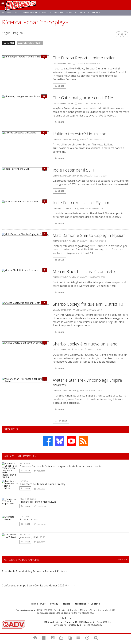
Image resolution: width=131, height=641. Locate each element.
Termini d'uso (38, 603)
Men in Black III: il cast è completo (84, 271)
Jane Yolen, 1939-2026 (32, 537)
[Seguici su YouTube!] (71, 441)
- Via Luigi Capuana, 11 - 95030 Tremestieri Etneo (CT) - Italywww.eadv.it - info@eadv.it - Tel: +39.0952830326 (78, 623)
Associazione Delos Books (56, 612)
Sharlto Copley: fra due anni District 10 (88, 304)
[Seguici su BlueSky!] (59, 441)
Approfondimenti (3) (29, 42)
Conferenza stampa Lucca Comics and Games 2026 (33, 585)
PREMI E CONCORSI (27, 499)
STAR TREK (24, 516)
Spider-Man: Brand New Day (37, 12)
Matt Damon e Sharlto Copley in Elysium (89, 235)
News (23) (9, 42)
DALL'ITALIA (24, 463)
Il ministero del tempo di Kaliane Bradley (42, 483)
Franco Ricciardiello (77, 12)
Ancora (62, 421)
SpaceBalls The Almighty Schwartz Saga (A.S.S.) (30, 571)
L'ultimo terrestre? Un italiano (79, 133)
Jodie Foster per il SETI (73, 170)
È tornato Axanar (29, 519)
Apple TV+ (58, 12)
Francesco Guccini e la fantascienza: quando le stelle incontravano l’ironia (60, 466)
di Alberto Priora (62, 63)
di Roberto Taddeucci (64, 208)
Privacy (54, 603)
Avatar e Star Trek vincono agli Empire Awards (87, 382)
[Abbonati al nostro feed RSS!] (83, 441)
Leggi (61, 86)
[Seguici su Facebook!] (47, 441)
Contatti (95, 603)
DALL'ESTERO (25, 534)
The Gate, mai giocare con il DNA (83, 97)
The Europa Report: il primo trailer (84, 57)
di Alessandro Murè (63, 103)
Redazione (80, 603)
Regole (66, 603)
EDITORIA (23, 481)
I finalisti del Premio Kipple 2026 (37, 501)
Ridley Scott (98, 12)
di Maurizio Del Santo (64, 139)
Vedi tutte (122, 559)
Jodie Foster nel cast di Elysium (81, 202)
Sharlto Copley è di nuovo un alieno (85, 344)
